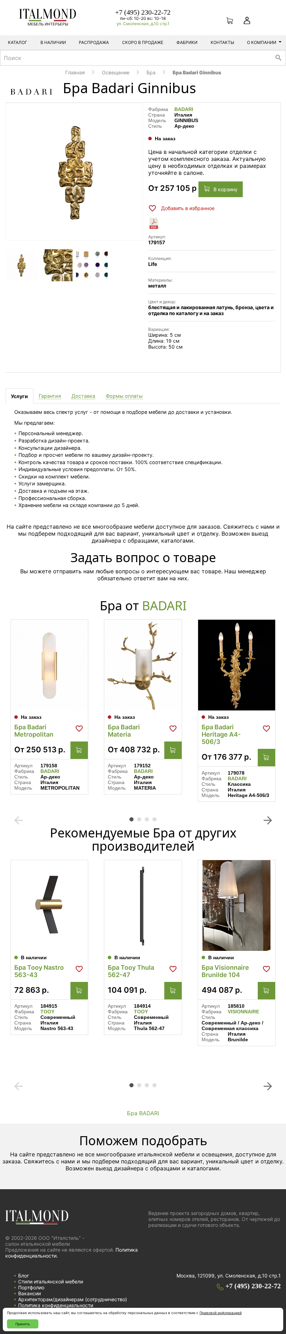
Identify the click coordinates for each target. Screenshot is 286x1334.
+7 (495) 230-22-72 (143, 12)
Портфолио (31, 1287)
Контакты (222, 42)
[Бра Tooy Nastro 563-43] (49, 905)
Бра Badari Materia (124, 730)
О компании (261, 42)
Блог (23, 1276)
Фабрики (186, 42)
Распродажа (94, 42)
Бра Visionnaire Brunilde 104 (225, 971)
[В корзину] (79, 750)
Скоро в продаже (142, 42)
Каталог (17, 42)
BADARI (183, 109)
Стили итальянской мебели (50, 1281)
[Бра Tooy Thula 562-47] (142, 905)
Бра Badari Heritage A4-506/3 (221, 734)
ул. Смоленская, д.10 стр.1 (143, 23)
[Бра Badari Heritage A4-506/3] (236, 665)
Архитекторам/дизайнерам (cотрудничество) (72, 1299)
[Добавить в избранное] (79, 728)
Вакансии (29, 1293)
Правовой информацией (221, 1313)
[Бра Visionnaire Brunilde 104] (236, 905)
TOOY (47, 1011)
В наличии (53, 42)
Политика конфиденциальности (55, 1305)
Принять (22, 1324)
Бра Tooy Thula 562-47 (131, 971)
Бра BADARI (143, 1113)
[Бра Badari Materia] (142, 665)
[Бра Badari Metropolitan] (49, 665)
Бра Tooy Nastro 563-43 (39, 971)
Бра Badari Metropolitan (33, 730)
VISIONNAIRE (243, 1011)
